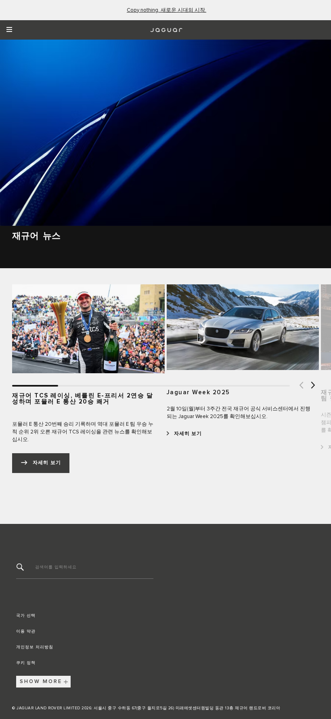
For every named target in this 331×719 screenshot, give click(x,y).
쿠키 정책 (26, 662)
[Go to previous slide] (301, 386)
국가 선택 (26, 615)
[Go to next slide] (313, 386)
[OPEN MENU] (12, 30)
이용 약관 (26, 631)
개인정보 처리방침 (34, 647)
